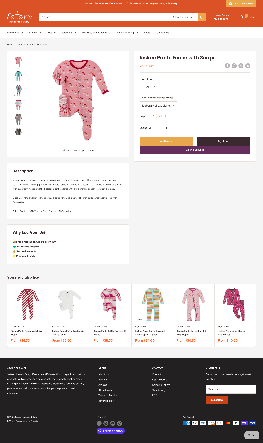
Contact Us (163, 32)
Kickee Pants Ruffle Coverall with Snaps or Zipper (150, 333)
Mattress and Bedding (94, 32)
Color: (156, 97)
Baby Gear (13, 32)
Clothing (67, 32)
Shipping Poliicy (161, 384)
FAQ (154, 395)
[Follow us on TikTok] (119, 423)
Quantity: (145, 127)
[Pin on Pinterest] (234, 65)
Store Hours (105, 390)
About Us (103, 374)
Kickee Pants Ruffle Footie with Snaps (110, 333)
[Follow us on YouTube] (112, 423)
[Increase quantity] (176, 128)
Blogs (147, 32)
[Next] (256, 315)
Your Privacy (159, 390)
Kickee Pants (147, 66)
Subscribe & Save (243, 3)
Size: (146, 78)
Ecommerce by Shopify (27, 421)
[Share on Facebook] (227, 65)
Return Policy (159, 379)
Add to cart (166, 141)
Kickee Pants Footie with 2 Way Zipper (27, 333)
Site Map (103, 379)
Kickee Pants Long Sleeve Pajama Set (231, 333)
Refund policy (106, 400)
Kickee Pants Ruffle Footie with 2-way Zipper (68, 333)
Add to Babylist (195, 149)
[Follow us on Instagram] (105, 423)
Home (10, 44)
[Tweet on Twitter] (240, 65)
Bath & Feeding (125, 32)
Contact (156, 374)
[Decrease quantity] (157, 128)
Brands (33, 32)
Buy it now (223, 141)
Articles (102, 384)
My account (221, 19)
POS (9, 421)
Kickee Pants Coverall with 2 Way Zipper (191, 333)
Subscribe (217, 399)
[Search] (202, 17)
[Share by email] (247, 65)
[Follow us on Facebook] (99, 423)
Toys (49, 32)
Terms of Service (107, 395)
